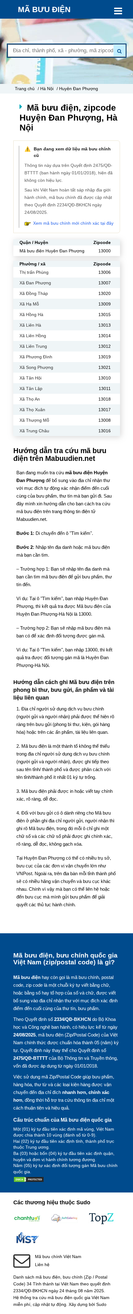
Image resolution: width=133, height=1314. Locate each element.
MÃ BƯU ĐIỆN (44, 9)
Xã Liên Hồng (32, 335)
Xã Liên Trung (33, 346)
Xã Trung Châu (34, 430)
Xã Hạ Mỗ (29, 303)
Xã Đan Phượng (35, 282)
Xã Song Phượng (36, 367)
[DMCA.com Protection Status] (28, 1180)
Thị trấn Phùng (34, 272)
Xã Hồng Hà (31, 314)
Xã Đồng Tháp (33, 293)
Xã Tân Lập (30, 388)
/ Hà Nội (46, 88)
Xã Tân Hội (30, 377)
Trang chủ (25, 88)
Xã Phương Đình (35, 356)
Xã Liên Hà (30, 325)
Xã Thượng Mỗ (34, 420)
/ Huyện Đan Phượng (77, 88)
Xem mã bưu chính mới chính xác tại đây (73, 223)
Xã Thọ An (29, 399)
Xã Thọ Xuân (32, 409)
